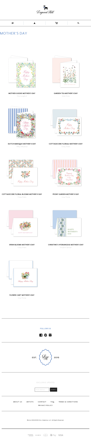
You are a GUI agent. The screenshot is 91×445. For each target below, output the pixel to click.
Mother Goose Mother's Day (22, 93)
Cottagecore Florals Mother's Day (66, 144)
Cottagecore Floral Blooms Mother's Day (22, 194)
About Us (17, 402)
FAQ (52, 402)
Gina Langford (22, 96)
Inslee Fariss (66, 96)
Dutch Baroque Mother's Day (22, 144)
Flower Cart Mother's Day (22, 295)
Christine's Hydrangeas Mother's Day (65, 245)
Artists (30, 402)
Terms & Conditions (68, 402)
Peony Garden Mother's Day (66, 194)
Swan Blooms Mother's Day (22, 245)
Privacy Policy (45, 405)
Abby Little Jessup (22, 146)
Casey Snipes (65, 146)
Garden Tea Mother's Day (66, 93)
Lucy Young (66, 197)
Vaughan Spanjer (66, 247)
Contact (42, 402)
